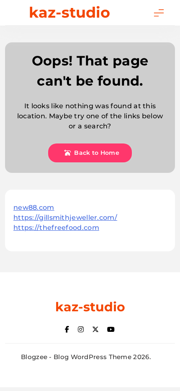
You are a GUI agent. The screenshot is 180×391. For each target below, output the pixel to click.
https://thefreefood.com (56, 228)
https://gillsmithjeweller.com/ (65, 218)
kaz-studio (69, 12)
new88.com (33, 207)
